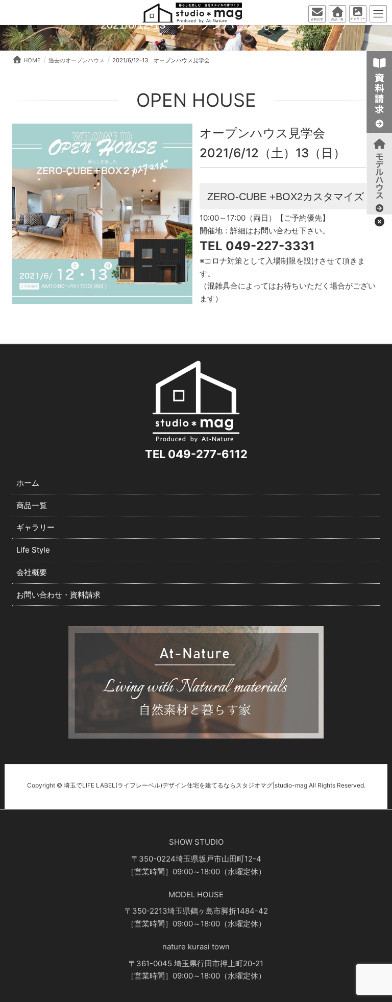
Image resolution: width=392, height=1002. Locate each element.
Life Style (33, 550)
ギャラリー (35, 527)
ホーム (27, 483)
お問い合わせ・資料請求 (58, 595)
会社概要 (31, 572)
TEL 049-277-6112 (196, 454)
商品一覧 (31, 505)
